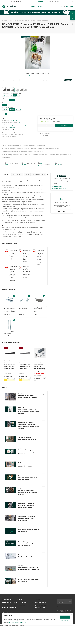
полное (13, 131)
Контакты (22, 605)
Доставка (24, 602)
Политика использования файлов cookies (65, 611)
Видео (27, 174)
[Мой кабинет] (72, 2)
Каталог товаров (7, 599)
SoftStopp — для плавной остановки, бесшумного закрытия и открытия (26, 505)
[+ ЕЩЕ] (53, 6)
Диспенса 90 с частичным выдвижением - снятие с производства (26, 518)
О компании (19, 599)
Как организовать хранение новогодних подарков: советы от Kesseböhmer (28, 477)
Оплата (16, 602)
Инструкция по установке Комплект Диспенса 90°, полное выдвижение (13, 254)
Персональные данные (9, 607)
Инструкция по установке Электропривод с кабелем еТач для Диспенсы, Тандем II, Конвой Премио (40, 256)
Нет (26, 134)
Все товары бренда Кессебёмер (59, 188)
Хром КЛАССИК (13, 120)
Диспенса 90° (12, 127)
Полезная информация (39, 174)
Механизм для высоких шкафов (19, 125)
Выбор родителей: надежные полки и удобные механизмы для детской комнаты (28, 464)
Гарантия (5, 605)
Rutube (7, 612)
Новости (13, 605)
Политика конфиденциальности (64, 607)
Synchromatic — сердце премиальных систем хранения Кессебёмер (28, 451)
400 (19, 122)
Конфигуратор (6, 602)
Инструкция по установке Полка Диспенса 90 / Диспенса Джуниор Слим (26, 255)
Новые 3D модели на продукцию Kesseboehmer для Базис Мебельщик (28, 543)
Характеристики (17, 174)
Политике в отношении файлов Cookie (17, 622)
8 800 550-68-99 (16, 1)
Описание (6, 174)
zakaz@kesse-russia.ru (40, 602)
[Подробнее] (43, 394)
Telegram (3, 612)
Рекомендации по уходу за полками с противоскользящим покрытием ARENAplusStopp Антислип (27, 271)
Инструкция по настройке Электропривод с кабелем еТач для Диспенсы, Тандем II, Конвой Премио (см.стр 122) (13, 273)
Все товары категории (57, 186)
